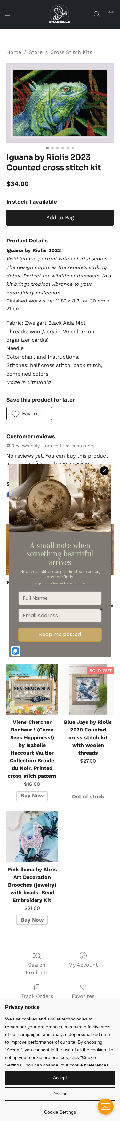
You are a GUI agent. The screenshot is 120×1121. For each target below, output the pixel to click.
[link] (60, 1109)
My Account (83, 965)
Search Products (37, 969)
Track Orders (37, 996)
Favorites (83, 996)
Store (36, 52)
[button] (60, 14)
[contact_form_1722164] (106, 1107)
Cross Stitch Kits (71, 52)
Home (13, 52)
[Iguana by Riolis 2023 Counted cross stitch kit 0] (60, 103)
